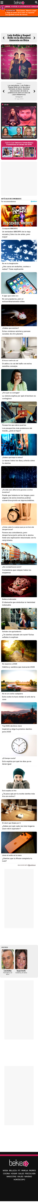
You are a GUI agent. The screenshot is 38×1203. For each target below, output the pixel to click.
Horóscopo (19, 1179)
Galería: (19, 143)
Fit (19, 1170)
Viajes (20, 1176)
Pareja (24, 1170)
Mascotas (11, 1176)
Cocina (6, 1173)
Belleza (13, 1170)
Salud (21, 1173)
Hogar (14, 1173)
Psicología (30, 1173)
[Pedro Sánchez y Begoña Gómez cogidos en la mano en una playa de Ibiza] (29, 152)
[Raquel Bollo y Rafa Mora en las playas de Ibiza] (18, 152)
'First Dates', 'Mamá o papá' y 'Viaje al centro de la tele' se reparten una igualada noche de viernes (21, 12)
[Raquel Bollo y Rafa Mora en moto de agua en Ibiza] (7, 152)
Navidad (28, 1176)
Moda (5, 1170)
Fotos (14, 6)
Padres (32, 1170)
